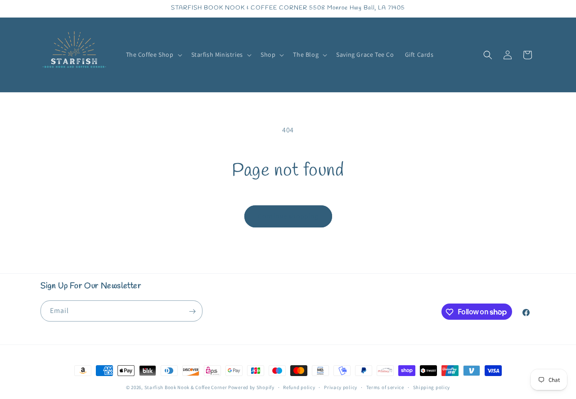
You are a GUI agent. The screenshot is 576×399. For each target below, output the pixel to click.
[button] (153, 54)
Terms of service (385, 387)
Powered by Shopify (251, 387)
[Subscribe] (192, 311)
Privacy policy (340, 387)
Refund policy (299, 387)
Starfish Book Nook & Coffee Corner (185, 387)
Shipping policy (431, 387)
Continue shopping (288, 216)
